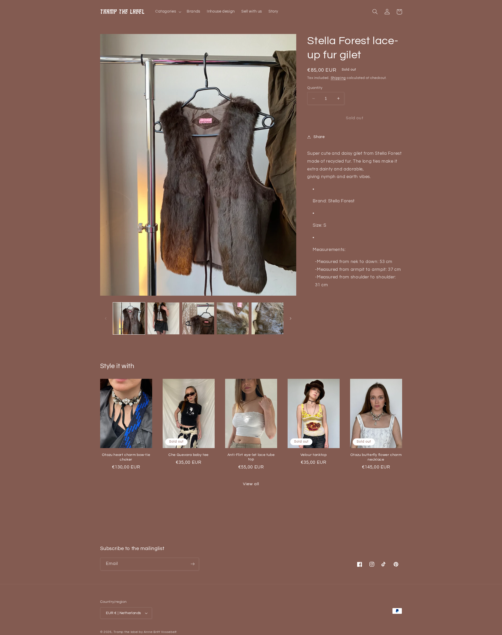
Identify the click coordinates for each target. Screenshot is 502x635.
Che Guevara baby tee (188, 455)
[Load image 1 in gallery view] (129, 318)
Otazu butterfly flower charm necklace (376, 457)
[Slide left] (106, 318)
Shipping (338, 78)
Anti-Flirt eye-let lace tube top (251, 457)
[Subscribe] (192, 564)
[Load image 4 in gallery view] (233, 318)
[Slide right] (290, 318)
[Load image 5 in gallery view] (267, 318)
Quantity (314, 88)
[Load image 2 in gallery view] (163, 318)
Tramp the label (125, 632)
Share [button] (318, 137)
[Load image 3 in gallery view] (198, 318)
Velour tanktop (313, 455)
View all (251, 484)
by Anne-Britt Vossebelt (158, 632)
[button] (167, 12)
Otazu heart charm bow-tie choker (126, 457)
